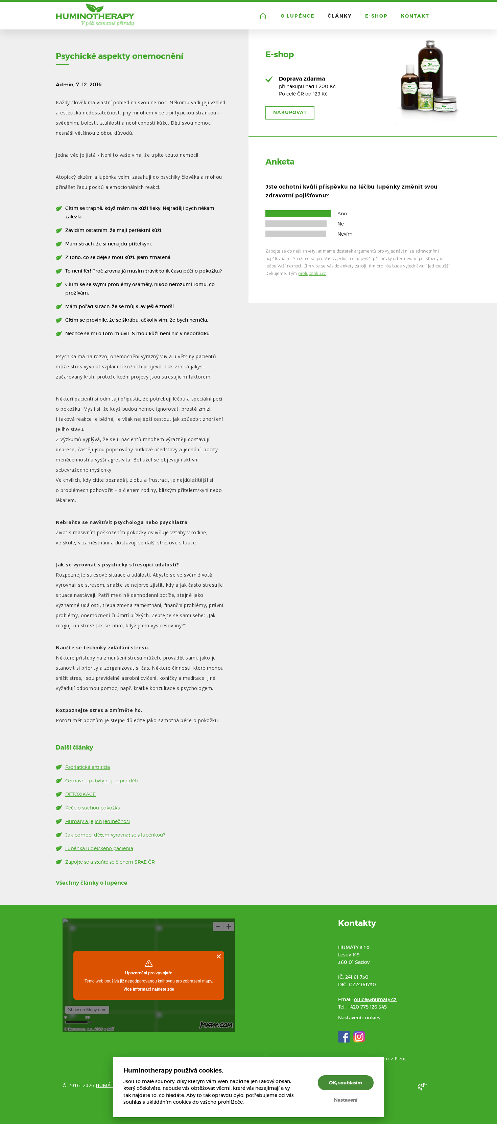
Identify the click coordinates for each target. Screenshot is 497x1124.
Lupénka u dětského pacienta (99, 848)
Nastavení (345, 1100)
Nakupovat (290, 112)
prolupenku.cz (312, 273)
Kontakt (415, 16)
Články (340, 16)
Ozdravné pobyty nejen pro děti (101, 780)
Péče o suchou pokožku (92, 807)
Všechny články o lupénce (91, 882)
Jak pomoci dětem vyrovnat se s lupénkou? (115, 835)
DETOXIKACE (80, 794)
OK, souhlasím (345, 1083)
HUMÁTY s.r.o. (112, 1085)
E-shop (376, 16)
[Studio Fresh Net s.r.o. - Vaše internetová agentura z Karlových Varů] (423, 1086)
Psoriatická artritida (87, 767)
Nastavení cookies (359, 1018)
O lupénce (297, 16)
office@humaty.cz (375, 999)
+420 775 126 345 (367, 1007)
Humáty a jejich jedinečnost (97, 821)
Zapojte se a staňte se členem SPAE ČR (110, 862)
